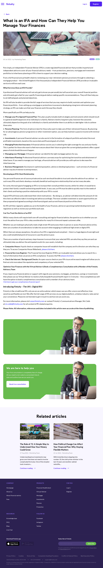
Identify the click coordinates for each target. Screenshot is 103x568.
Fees (7, 499)
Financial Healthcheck (44, 488)
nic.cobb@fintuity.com (14, 304)
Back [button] (8, 14)
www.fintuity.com (37, 301)
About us (9, 491)
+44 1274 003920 (35, 559)
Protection (40, 507)
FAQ (7, 522)
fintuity (10, 4)
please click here (48, 249)
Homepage (9, 488)
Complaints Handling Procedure (48, 556)
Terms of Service (64, 549)
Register (96, 4)
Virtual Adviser (41, 491)
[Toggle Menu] (2, 4)
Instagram (40, 522)
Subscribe (91, 543)
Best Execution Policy (87, 556)
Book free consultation (17, 384)
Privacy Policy (93, 547)
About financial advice (13, 495)
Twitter (39, 526)
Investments (40, 499)
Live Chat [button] (9, 530)
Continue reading (26, 468)
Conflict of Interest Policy (70, 556)
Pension (39, 503)
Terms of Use (31, 556)
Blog (7, 526)
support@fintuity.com (51, 559)
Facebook (40, 518)
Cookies (21, 556)
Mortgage (40, 495)
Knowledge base (11, 518)
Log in (68, 488)
